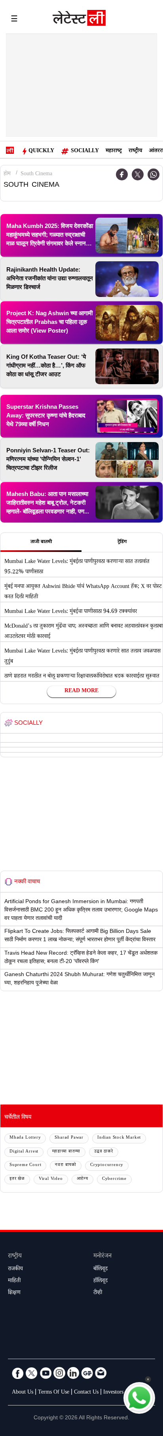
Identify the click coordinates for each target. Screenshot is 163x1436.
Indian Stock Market (119, 1138)
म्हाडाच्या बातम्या (66, 1152)
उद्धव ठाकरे (103, 1152)
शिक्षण (14, 1293)
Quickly (41, 151)
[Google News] (87, 1373)
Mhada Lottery (25, 1138)
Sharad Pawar (69, 1138)
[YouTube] (45, 1373)
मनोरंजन (102, 1257)
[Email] (101, 1373)
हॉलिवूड (100, 1281)
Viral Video (51, 1179)
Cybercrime (114, 1179)
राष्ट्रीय (135, 151)
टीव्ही (97, 1293)
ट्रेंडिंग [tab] (122, 542)
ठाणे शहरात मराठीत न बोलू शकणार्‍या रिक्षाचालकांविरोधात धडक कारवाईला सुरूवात (81, 676)
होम (7, 174)
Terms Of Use (53, 1392)
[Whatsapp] (153, 174)
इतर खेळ (17, 1179)
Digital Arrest (23, 1152)
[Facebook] (122, 174)
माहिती (14, 1281)
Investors (113, 1392)
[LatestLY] (79, 20)
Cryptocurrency (106, 1165)
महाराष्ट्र (114, 151)
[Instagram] (59, 1373)
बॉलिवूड (100, 1269)
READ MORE (81, 691)
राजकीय (15, 1269)
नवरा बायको (65, 1165)
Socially (85, 151)
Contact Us (86, 1392)
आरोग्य (82, 1179)
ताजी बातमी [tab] (41, 542)
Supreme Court (25, 1165)
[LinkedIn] (73, 1373)
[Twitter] (138, 174)
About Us (22, 1392)
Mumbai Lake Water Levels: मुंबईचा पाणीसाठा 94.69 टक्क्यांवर (70, 612)
